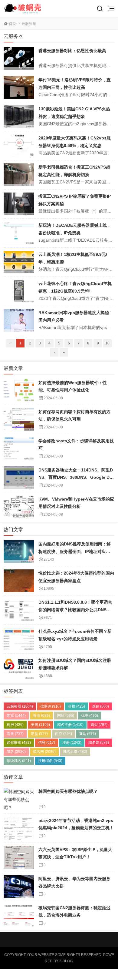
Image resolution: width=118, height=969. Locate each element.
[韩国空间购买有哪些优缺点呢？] (19, 799)
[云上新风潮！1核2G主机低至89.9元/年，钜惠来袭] (19, 262)
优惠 (89, 715)
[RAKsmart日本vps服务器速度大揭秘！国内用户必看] (19, 320)
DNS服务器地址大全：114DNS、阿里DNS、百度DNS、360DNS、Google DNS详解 (75, 477)
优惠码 (50, 706)
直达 (87, 734)
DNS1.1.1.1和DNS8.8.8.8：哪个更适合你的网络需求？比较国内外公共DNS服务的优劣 (75, 609)
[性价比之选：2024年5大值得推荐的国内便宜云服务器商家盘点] (19, 580)
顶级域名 (19, 761)
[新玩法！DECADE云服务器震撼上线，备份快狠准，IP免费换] (19, 233)
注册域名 (50, 761)
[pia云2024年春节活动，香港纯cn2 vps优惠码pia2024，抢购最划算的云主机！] (19, 828)
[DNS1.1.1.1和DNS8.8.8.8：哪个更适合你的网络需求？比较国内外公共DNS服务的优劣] (19, 609)
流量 (15, 734)
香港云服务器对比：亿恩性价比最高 (72, 50)
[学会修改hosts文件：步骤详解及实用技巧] (19, 448)
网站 (65, 715)
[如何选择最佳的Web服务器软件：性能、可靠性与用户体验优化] (19, 390)
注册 (71, 742)
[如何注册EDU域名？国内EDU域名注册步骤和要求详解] (19, 668)
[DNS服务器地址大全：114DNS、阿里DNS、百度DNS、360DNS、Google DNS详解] (19, 477)
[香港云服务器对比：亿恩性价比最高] (19, 58)
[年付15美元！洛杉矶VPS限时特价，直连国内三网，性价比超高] (19, 87)
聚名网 (44, 751)
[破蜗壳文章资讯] (25, 8)
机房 (15, 725)
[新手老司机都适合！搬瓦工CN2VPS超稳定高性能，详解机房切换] (19, 174)
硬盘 (39, 734)
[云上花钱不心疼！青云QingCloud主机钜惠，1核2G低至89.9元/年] (19, 291)
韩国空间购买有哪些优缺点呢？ (68, 791)
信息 (46, 742)
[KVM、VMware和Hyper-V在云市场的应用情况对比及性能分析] (19, 506)
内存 (63, 734)
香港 (41, 715)
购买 (98, 725)
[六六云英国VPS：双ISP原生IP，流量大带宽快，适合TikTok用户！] (19, 857)
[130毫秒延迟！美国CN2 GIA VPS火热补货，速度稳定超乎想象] (19, 116)
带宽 (16, 715)
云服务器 (28, 24)
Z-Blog (66, 961)
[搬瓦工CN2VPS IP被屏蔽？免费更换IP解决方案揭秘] (19, 204)
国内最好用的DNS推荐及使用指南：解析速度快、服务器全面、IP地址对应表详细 (74, 551)
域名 (16, 751)
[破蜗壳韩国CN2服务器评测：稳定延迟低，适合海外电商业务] (19, 915)
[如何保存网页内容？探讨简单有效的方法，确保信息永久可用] (19, 419)
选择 (100, 706)
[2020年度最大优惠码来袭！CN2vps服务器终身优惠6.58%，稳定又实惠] (19, 145)
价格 (76, 706)
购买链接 (19, 742)
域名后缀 (75, 751)
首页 (12, 24)
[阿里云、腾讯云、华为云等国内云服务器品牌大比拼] (19, 886)
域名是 (98, 742)
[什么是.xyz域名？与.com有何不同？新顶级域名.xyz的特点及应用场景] (19, 639)
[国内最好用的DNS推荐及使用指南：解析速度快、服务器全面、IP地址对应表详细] (19, 551)
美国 (40, 725)
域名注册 (70, 725)
